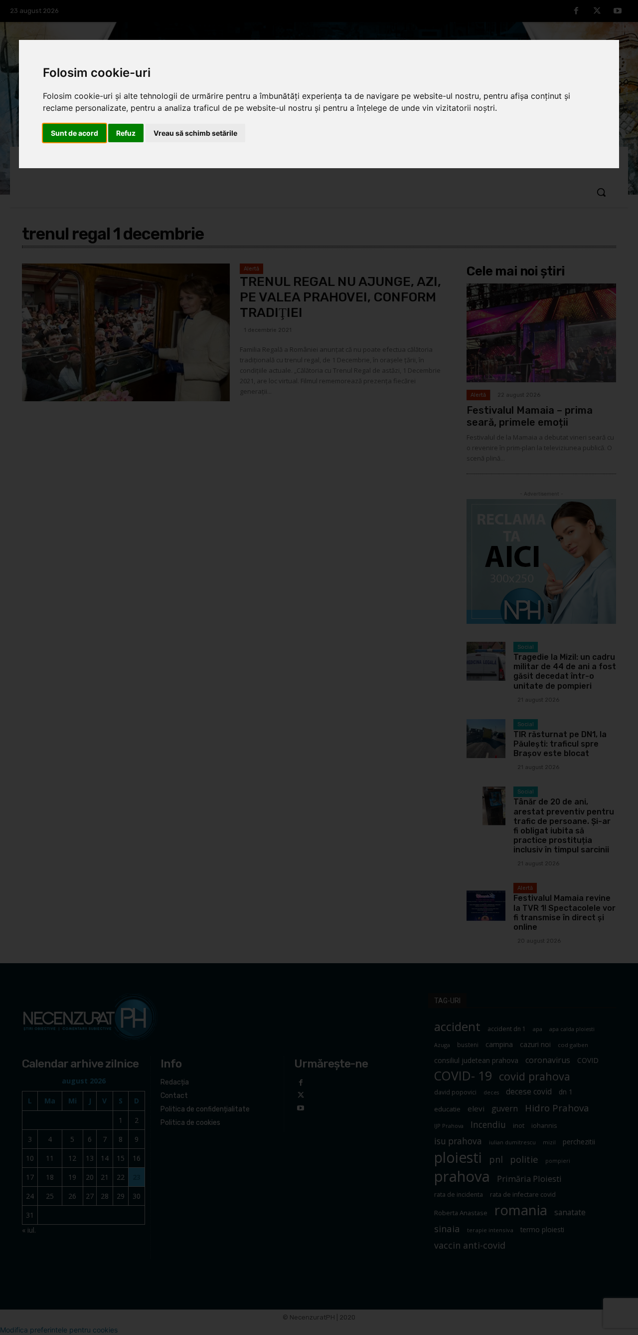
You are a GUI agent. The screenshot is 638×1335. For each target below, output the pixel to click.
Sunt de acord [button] (74, 133)
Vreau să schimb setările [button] (195, 133)
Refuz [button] (126, 133)
